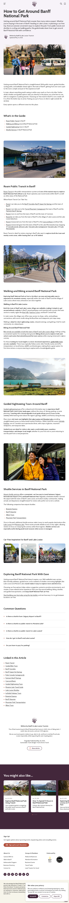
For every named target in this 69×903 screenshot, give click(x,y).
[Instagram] (8, 874)
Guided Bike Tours (11, 666)
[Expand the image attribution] (62, 71)
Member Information (31, 859)
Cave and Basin (48, 222)
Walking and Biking (12, 124)
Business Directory (9, 865)
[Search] (61, 4)
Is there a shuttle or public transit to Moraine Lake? (24, 624)
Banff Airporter (11, 512)
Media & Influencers (31, 857)
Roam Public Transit (12, 121)
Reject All (57, 896)
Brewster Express (11, 509)
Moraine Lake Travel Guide (14, 687)
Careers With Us (8, 857)
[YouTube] (16, 874)
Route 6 (8, 225)
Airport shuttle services (11, 494)
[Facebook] (5, 874)
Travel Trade (29, 865)
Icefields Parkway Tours (13, 693)
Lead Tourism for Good (32, 868)
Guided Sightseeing (12, 127)
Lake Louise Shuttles (12, 690)
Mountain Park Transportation (16, 518)
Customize (45, 896)
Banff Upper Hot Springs (43, 204)
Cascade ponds (13, 227)
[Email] (27, 874)
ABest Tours (10, 515)
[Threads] (12, 874)
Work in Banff (8, 859)
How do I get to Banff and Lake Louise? (20, 638)
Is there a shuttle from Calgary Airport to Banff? (23, 616)
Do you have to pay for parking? (18, 645)
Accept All (33, 896)
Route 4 (8, 222)
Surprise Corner (34, 312)
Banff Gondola (30, 204)
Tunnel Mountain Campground (35, 209)
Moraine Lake (48, 419)
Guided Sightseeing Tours (14, 684)
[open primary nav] (5, 4)
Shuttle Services (11, 130)
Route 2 (8, 209)
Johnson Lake (23, 227)
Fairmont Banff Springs (14, 211)
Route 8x (9, 217)
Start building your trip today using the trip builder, (21, 595)
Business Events (30, 862)
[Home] (34, 3)
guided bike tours (57, 342)
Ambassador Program (10, 862)
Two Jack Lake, (52, 227)
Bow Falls (25, 312)
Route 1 (8, 204)
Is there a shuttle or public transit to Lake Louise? (24, 631)
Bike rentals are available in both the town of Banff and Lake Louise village (29, 332)
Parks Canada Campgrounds (14, 675)
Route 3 (8, 214)
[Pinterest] (20, 874)
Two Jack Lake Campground (37, 227)
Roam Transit (8, 192)
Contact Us (7, 868)
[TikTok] (23, 874)
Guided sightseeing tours (12, 409)
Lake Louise (36, 419)
